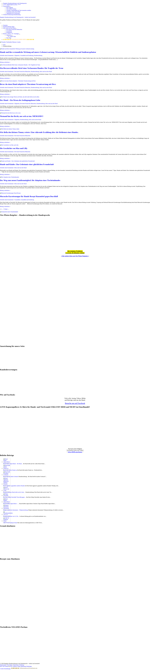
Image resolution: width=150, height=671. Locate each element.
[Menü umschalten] (10, 6)
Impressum (16, 665)
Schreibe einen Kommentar (6, 55)
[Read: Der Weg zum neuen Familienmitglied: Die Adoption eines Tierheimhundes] (9, 177)
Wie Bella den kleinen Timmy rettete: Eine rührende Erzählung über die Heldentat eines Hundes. (39, 132)
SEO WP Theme (4, 666)
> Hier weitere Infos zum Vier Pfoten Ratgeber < (75, 256)
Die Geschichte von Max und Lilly (13, 148)
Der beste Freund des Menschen (22, 71)
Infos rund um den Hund (46, 71)
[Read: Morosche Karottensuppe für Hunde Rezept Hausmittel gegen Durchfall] (10, 193)
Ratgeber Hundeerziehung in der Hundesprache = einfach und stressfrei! (18, 17)
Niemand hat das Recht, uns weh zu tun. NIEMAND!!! (21, 116)
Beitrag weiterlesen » (5, 62)
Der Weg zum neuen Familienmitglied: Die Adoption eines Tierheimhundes (30, 180)
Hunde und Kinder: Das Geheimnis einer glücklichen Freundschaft (27, 164)
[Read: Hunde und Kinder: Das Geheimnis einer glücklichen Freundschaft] (17, 161)
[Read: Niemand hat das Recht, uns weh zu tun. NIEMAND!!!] (10, 113)
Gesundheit (17, 199)
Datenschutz (3, 665)
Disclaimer (9, 665)
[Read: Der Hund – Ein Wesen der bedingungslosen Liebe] (19, 97)
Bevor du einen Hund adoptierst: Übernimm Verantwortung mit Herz (28, 84)
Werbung (21, 665)
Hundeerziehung (38, 55)
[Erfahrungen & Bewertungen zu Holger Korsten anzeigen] (11, 391)
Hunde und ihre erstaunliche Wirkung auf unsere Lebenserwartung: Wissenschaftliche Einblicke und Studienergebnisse (48, 52)
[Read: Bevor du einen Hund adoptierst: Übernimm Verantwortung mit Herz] (18, 81)
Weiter (6, 209)
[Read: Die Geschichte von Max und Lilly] (9, 145)
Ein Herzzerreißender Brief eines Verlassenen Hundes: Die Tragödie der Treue (31, 68)
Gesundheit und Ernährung (26, 55)
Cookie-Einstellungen (5, 668)
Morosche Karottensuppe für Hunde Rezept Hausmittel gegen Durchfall (29, 196)
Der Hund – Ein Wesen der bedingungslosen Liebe (20, 100)
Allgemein (16, 55)
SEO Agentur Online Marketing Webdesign (21, 666)
